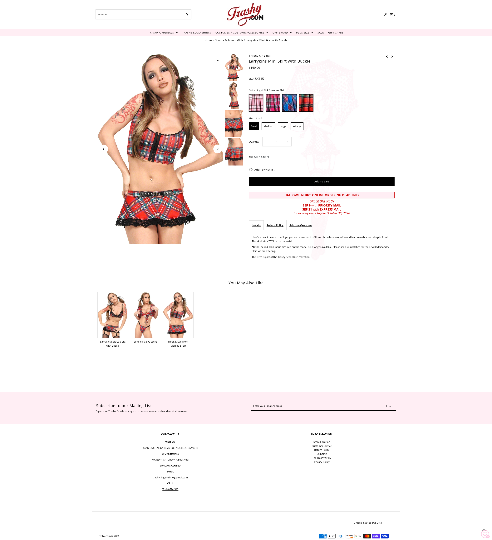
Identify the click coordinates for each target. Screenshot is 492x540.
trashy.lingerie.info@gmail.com (170, 477)
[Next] (217, 149)
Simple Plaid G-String (145, 341)
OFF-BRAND (280, 32)
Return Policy (275, 225)
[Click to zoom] (217, 60)
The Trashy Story (321, 458)
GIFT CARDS (336, 32)
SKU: (251, 78)
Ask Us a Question (300, 225)
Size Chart (261, 157)
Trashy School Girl (288, 257)
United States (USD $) (368, 522)
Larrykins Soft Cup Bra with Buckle (112, 343)
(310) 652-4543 (170, 489)
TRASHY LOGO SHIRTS (196, 32)
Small (254, 126)
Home (209, 40)
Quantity (254, 141)
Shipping (322, 454)
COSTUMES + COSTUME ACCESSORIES (239, 32)
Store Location (321, 442)
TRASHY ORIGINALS (161, 32)
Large (283, 126)
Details (256, 225)
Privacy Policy (322, 462)
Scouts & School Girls (229, 40)
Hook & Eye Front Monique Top (178, 343)
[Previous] (103, 149)
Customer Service (322, 446)
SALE (320, 32)
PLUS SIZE (302, 32)
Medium (268, 126)
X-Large (297, 126)
